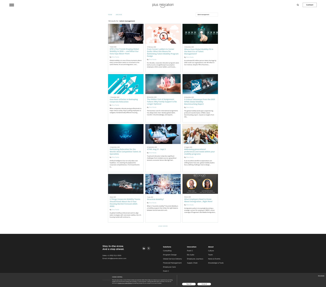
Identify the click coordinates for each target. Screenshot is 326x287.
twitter (149, 248)
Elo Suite (190, 255)
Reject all (189, 284)
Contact (309, 5)
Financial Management (172, 263)
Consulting (167, 251)
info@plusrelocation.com (116, 258)
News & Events (214, 259)
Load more (163, 226)
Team (110, 15)
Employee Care (169, 267)
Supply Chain (192, 263)
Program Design (170, 255)
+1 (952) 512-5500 (114, 255)
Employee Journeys (195, 259)
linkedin (144, 248)
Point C (166, 271)
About (211, 247)
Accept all (204, 284)
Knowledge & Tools (216, 263)
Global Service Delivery (172, 259)
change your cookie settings (125, 283)
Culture (211, 251)
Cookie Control (117, 277)
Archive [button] (119, 15)
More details (321, 275)
